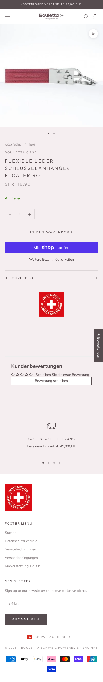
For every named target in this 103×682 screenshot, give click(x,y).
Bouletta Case (21, 152)
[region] (51, 437)
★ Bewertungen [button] (98, 345)
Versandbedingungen (21, 557)
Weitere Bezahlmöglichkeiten (51, 259)
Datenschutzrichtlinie (21, 541)
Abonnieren (26, 619)
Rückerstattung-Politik (22, 566)
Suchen (10, 532)
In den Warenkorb (51, 232)
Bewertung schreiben (51, 381)
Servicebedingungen (20, 549)
